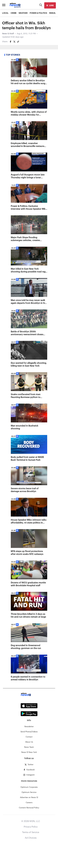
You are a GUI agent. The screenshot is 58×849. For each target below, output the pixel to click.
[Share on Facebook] (10, 42)
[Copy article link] (18, 42)
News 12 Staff (8, 34)
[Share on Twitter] (14, 42)
